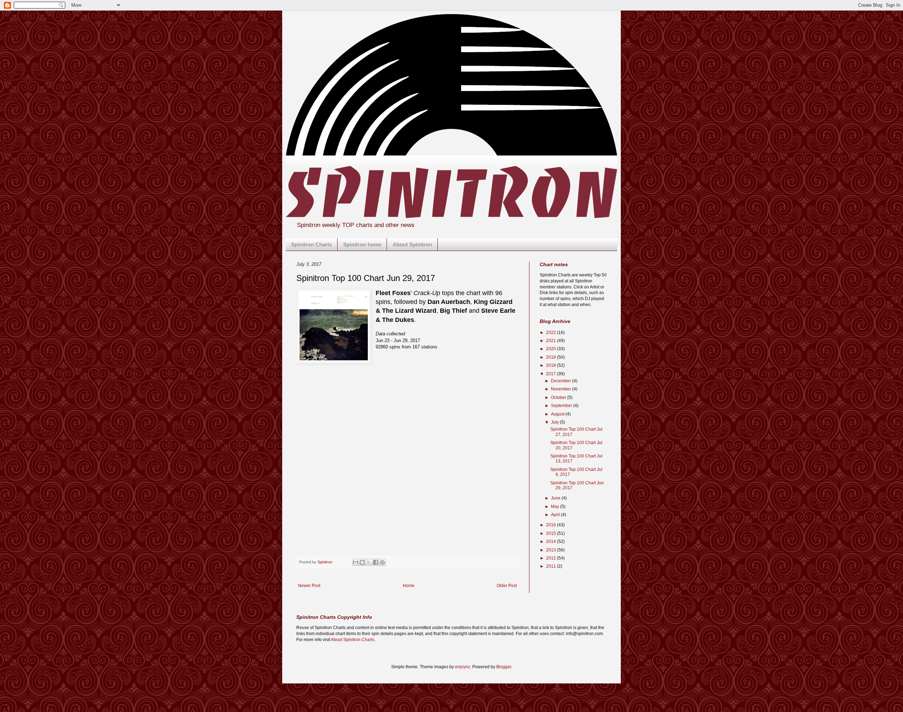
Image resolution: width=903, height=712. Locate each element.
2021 (551, 340)
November (561, 389)
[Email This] (355, 562)
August (558, 414)
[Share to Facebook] (375, 562)
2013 (551, 550)
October (559, 397)
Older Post (507, 585)
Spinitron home (362, 244)
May (555, 506)
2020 (551, 348)
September (562, 405)
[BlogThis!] (362, 562)
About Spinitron (412, 244)
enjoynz (462, 666)
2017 (551, 373)
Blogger (503, 666)
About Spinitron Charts (352, 639)
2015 (551, 533)
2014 (551, 541)
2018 (551, 365)
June (556, 498)
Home (408, 585)
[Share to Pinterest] (382, 562)
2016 (551, 524)
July (555, 422)
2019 (551, 357)
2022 (551, 332)
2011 (551, 566)
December (561, 380)
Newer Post (309, 585)
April (556, 514)
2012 (551, 558)
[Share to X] (368, 562)
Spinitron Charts (311, 244)
